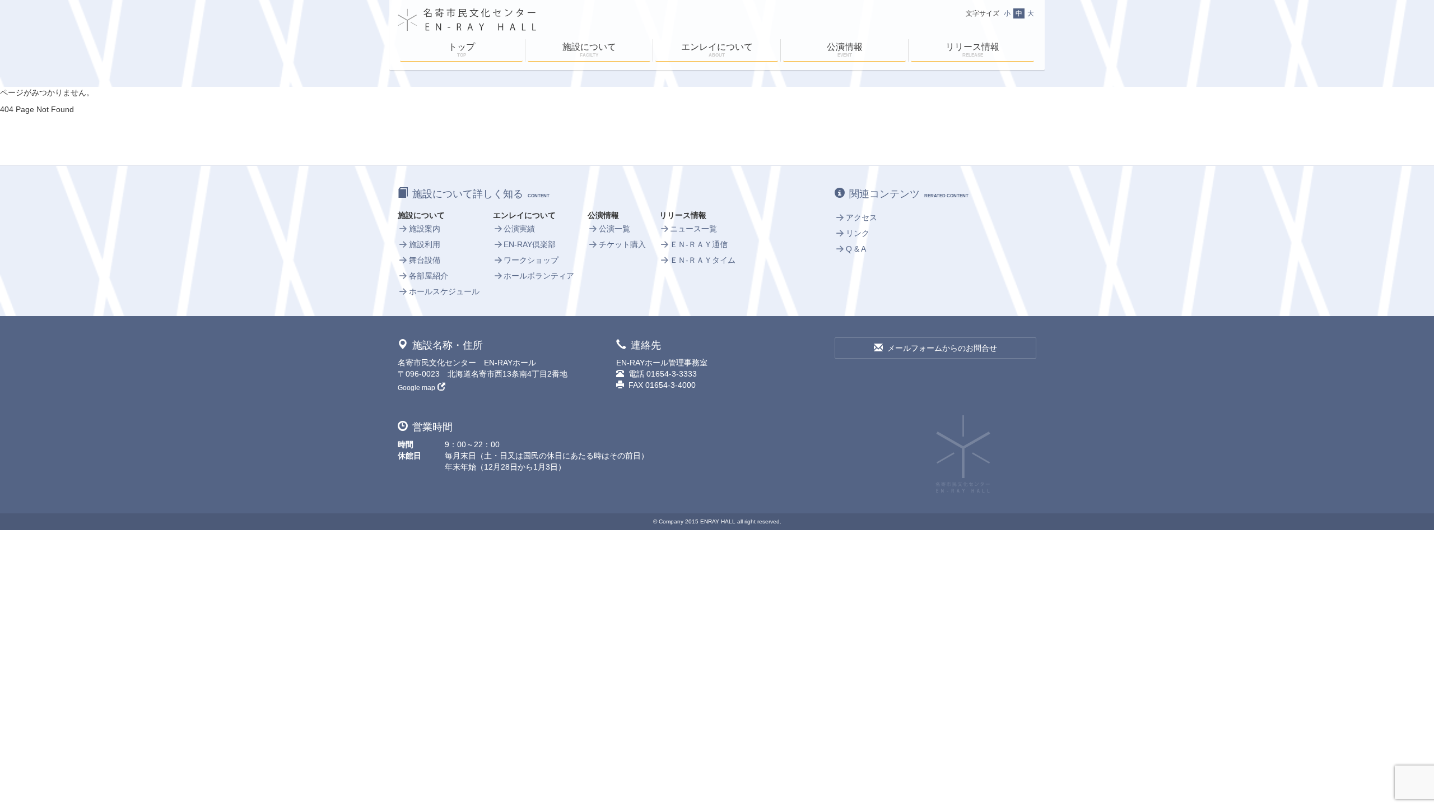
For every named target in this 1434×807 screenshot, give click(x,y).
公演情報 (845, 50)
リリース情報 (972, 50)
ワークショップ (531, 260)
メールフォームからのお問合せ (942, 348)
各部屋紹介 (428, 275)
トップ (461, 50)
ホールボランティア (539, 275)
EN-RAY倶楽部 (530, 244)
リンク (857, 233)
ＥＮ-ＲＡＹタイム (702, 260)
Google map (416, 388)
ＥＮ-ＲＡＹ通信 (699, 244)
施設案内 (424, 228)
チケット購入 (622, 244)
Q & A (856, 248)
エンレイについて (717, 50)
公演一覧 (614, 228)
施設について (589, 50)
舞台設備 (424, 260)
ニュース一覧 (693, 228)
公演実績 (519, 228)
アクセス (861, 217)
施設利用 (424, 244)
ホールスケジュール (444, 291)
